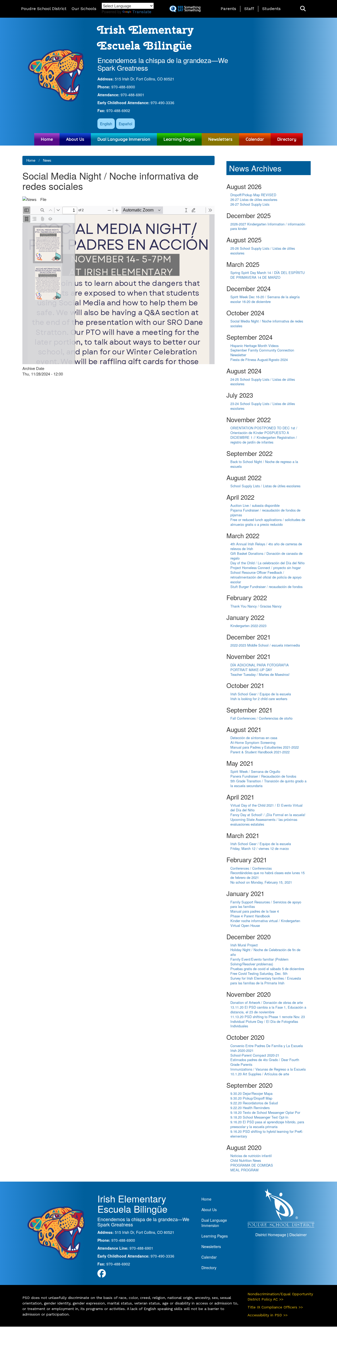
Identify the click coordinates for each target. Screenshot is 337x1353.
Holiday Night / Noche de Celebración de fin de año (265, 952)
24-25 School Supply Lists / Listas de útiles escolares (262, 382)
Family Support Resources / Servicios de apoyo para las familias (265, 904)
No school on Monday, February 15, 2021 (261, 882)
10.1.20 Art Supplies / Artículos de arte (259, 1073)
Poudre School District (43, 8)
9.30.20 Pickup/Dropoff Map (251, 1098)
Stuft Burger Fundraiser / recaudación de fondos (266, 586)
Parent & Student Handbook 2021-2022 (260, 751)
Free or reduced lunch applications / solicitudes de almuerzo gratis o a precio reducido (267, 522)
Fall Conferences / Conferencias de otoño (261, 718)
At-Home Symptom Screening (252, 742)
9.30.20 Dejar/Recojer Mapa (251, 1093)
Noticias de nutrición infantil (251, 1155)
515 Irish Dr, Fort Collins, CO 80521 (144, 78)
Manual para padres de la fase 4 (254, 911)
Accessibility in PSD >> (267, 1315)
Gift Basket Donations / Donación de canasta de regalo (266, 556)
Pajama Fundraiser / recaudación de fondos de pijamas (265, 512)
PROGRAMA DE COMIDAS (251, 1165)
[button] (303, 9)
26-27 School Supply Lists (249, 204)
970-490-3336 (162, 102)
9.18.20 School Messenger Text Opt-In (259, 1117)
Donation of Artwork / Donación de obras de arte (266, 1002)
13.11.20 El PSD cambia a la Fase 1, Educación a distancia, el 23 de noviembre (268, 1009)
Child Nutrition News (245, 1160)
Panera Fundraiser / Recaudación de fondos (263, 776)
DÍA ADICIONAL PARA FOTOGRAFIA (259, 664)
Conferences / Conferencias (251, 868)
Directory (286, 139)
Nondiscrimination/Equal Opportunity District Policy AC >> (280, 1296)
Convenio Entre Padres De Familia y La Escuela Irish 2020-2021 (266, 1048)
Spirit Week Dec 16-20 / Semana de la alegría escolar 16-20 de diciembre (265, 299)
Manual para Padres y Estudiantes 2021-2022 (264, 747)
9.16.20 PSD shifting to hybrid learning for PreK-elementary (266, 1134)
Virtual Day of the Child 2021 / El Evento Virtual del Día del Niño (266, 807)
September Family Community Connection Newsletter (262, 352)
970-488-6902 (118, 110)
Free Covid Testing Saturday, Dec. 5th (259, 973)
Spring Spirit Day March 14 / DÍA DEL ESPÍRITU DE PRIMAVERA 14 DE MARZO (267, 275)
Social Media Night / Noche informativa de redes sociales (266, 323)
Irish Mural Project (244, 944)
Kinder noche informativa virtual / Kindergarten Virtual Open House (265, 923)
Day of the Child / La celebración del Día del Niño (267, 562)
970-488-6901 (132, 94)
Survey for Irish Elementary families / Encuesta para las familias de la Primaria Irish (265, 980)
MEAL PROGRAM (244, 1169)
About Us (75, 139)
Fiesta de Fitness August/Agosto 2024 (259, 359)
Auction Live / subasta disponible (255, 505)
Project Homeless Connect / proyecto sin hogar (265, 567)
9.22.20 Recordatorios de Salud (254, 1102)
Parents (228, 8)
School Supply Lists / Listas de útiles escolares (265, 485)
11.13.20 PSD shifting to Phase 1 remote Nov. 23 (267, 1016)
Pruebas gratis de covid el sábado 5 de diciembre (267, 968)
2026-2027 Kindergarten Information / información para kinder (267, 226)
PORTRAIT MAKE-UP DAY (251, 669)
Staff (249, 8)
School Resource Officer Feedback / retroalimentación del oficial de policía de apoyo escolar (265, 577)
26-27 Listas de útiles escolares (253, 199)
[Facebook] (101, 1275)
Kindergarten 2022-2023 (248, 625)
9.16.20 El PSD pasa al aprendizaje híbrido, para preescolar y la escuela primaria (267, 1124)
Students (271, 8)
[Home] (56, 75)
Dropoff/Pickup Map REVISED (253, 194)
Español (125, 123)
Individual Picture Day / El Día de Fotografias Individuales (264, 1024)
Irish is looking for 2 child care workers (258, 698)
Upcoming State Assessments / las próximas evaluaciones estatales (263, 822)
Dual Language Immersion (123, 139)
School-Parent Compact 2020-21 (254, 1055)
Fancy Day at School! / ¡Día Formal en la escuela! (267, 814)
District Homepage (270, 1234)
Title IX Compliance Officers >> (275, 1307)
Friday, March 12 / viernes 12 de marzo (259, 848)
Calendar (255, 139)
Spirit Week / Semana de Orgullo (255, 771)
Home (47, 139)
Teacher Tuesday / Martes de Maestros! (260, 674)
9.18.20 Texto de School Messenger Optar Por (265, 1112)
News (47, 160)
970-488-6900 (123, 86)
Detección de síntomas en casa (253, 737)
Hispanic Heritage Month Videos (254, 345)
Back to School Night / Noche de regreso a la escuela (264, 464)
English (106, 123)
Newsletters (220, 139)
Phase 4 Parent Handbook (250, 915)
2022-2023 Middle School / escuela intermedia (265, 645)
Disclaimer (298, 1234)
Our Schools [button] (84, 8)
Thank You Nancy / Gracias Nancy (255, 606)
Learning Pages (179, 139)
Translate (141, 11)
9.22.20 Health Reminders (250, 1107)
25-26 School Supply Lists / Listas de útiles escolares (262, 251)
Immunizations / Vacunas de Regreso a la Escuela (268, 1069)
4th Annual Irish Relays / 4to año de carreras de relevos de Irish (266, 546)
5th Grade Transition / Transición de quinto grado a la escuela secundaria (268, 783)
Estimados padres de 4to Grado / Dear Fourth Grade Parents (264, 1062)
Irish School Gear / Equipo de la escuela (260, 693)
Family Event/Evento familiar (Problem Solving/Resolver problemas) (259, 961)
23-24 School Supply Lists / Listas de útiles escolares (262, 406)
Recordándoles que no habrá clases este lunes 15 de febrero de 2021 (267, 875)
